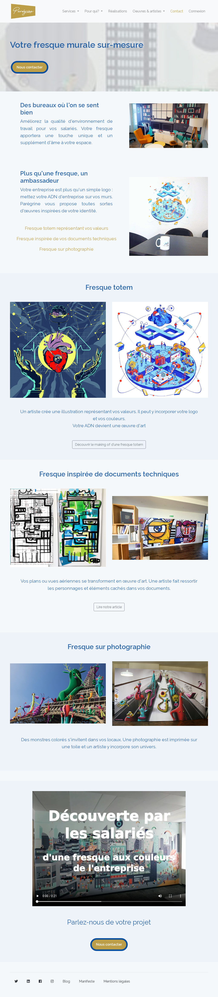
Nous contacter (30, 67)
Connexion (197, 11)
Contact (176, 11)
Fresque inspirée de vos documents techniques (66, 238)
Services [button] (69, 11)
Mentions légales (116, 981)
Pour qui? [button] (92, 11)
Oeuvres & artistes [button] (147, 11)
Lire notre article (109, 607)
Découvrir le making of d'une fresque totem (109, 445)
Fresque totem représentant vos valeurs (66, 228)
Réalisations (117, 11)
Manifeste (87, 981)
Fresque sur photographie (66, 249)
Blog (66, 981)
